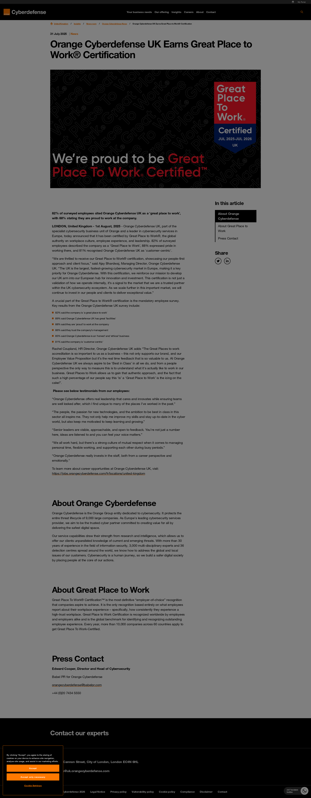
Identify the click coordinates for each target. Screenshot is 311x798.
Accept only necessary (33, 777)
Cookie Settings (33, 785)
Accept (33, 768)
